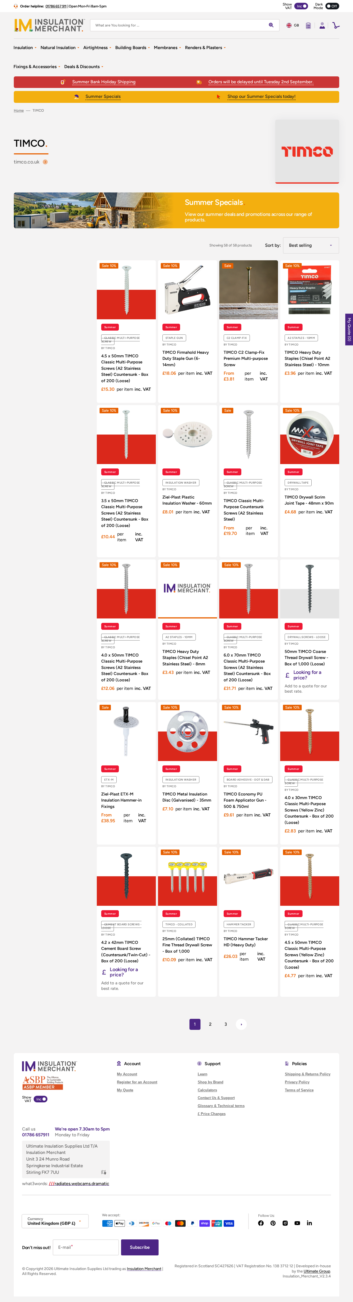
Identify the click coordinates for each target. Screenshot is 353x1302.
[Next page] (241, 1024)
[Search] (272, 25)
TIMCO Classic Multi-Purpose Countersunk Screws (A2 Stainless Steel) (244, 510)
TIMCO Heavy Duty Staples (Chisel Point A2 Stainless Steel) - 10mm (307, 358)
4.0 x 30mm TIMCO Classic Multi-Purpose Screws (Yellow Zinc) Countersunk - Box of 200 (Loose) (309, 810)
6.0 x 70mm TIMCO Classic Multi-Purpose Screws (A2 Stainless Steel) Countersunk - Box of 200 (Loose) (247, 667)
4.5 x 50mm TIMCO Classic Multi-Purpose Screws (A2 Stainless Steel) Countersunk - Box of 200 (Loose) (124, 368)
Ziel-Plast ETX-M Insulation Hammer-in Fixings (121, 800)
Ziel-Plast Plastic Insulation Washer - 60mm (187, 500)
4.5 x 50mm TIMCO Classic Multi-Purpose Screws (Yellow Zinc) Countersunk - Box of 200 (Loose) (309, 955)
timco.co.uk (26, 162)
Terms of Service (299, 1090)
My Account (127, 1074)
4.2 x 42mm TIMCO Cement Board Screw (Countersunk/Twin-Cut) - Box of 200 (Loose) (125, 952)
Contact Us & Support (216, 1098)
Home (19, 110)
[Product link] (126, 331)
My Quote (125, 1090)
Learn (202, 1074)
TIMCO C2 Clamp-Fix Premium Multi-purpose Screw (246, 358)
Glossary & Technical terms (221, 1106)
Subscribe (140, 1247)
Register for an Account (137, 1082)
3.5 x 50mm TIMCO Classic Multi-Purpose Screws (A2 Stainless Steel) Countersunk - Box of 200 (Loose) (124, 513)
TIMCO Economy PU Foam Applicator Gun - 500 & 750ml (245, 800)
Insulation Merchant (144, 1268)
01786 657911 (35, 1134)
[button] (321, 25)
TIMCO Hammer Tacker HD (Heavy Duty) (246, 942)
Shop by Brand (210, 1082)
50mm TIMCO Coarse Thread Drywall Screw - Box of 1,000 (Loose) (306, 657)
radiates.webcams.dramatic (79, 1183)
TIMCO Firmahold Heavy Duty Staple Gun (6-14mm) (185, 358)
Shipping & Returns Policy (307, 1074)
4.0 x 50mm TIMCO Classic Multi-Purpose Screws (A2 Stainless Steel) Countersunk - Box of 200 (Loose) (124, 667)
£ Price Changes (212, 1114)
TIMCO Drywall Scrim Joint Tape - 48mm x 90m (309, 500)
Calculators (207, 1090)
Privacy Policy (297, 1082)
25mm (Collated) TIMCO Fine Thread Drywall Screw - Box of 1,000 (187, 945)
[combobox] (185, 25)
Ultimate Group (317, 1271)
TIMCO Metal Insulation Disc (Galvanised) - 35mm (186, 797)
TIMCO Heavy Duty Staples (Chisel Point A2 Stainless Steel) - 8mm (185, 657)
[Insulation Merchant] (49, 25)
